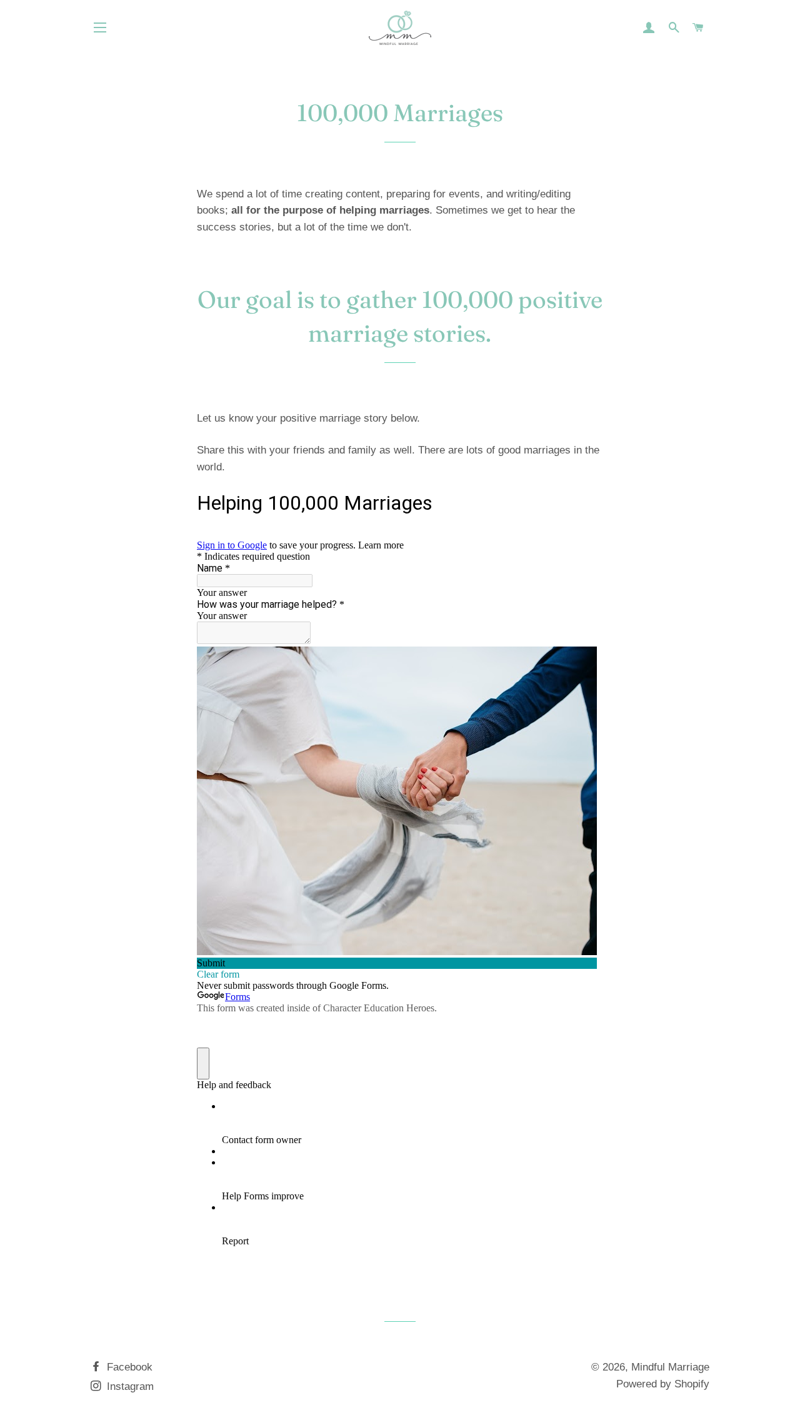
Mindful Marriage (670, 1367)
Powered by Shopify (662, 1384)
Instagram (129, 1386)
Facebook (128, 1367)
